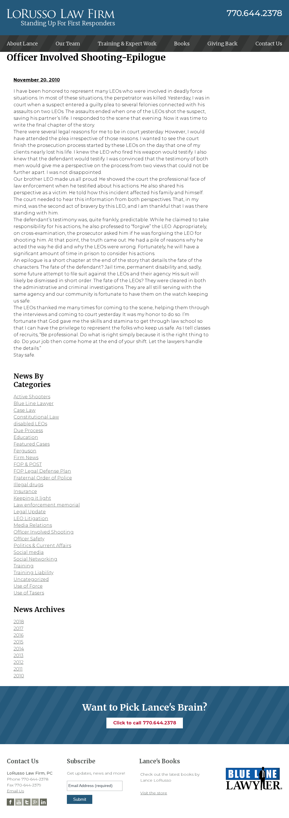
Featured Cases (32, 444)
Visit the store (153, 792)
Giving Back (222, 43)
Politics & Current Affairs (42, 545)
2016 (18, 635)
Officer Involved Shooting (44, 532)
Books (182, 43)
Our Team (68, 43)
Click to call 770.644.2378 (144, 723)
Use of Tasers (29, 593)
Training (24, 566)
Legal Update (30, 511)
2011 (18, 669)
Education (26, 437)
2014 (19, 648)
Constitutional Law (36, 417)
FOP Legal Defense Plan (42, 471)
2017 (18, 628)
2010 (19, 675)
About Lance (22, 43)
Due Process (28, 430)
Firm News (26, 457)
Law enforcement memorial (47, 505)
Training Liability (33, 572)
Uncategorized (31, 579)
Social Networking (35, 559)
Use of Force (28, 586)
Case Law (25, 410)
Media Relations (33, 525)
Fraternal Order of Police (43, 478)
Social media (29, 552)
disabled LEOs (30, 423)
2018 (19, 621)
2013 (18, 655)
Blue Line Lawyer (34, 403)
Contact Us (268, 43)
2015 (18, 642)
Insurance (25, 491)
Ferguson (25, 451)
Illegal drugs (28, 484)
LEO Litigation (31, 518)
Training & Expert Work (127, 43)
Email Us (15, 790)
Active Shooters (32, 396)
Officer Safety (29, 538)
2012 (18, 662)
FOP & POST (28, 464)
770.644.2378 (254, 13)
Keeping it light (32, 498)
